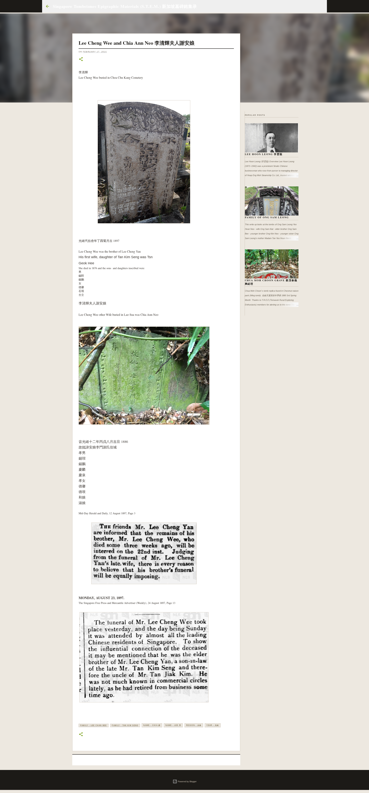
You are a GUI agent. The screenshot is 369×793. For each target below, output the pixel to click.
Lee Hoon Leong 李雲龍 (264, 154)
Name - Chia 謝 (151, 725)
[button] (81, 59)
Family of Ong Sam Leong (267, 217)
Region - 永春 (193, 725)
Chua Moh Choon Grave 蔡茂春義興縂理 (271, 281)
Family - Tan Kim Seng (125, 725)
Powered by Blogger (187, 781)
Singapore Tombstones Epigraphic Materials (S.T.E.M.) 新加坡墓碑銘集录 (125, 6)
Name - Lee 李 (173, 725)
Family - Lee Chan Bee (93, 725)
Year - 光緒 (212, 725)
